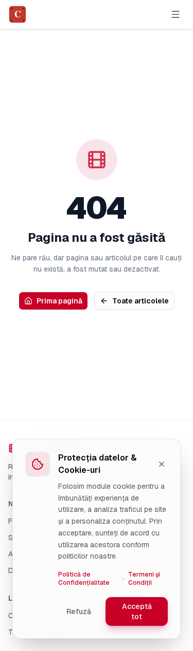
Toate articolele (140, 300)
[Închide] (161, 464)
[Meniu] (175, 14)
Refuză (78, 611)
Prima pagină (59, 300)
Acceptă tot (137, 611)
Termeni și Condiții (144, 578)
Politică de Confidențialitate (84, 578)
